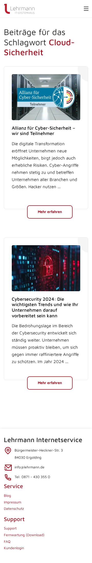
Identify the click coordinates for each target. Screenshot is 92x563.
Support (10, 528)
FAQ (7, 541)
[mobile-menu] (86, 8)
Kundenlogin (14, 548)
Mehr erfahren (50, 211)
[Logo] (19, 8)
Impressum (12, 502)
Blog (7, 495)
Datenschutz (14, 508)
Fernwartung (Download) (24, 535)
